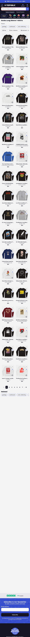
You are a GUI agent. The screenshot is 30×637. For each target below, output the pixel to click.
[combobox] (13, 8)
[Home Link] (9, 5)
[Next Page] (26, 387)
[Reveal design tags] (12, 44)
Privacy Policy (18, 618)
